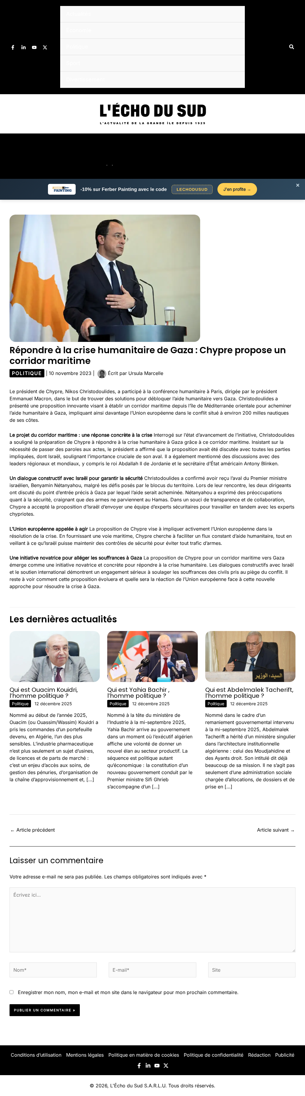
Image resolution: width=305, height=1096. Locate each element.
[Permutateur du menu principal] (292, 156)
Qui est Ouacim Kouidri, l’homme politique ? (44, 693)
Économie (78, 30)
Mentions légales (85, 1055)
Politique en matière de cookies (143, 1055)
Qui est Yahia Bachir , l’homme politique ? (138, 693)
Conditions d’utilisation (36, 1055)
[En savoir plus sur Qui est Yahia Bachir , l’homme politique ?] (152, 656)
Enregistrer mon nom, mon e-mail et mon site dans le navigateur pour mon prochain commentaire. (128, 992)
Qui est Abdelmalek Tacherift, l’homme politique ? (249, 693)
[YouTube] (34, 47)
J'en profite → (237, 189)
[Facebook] (12, 47)
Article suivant (276, 830)
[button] (292, 47)
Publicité (284, 1055)
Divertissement (85, 79)
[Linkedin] (23, 47)
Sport (73, 63)
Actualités (78, 14)
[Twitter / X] (45, 47)
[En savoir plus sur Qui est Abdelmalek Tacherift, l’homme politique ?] (250, 656)
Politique (77, 47)
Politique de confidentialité (213, 1055)
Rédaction (259, 1055)
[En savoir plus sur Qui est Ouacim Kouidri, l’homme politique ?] (55, 656)
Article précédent (32, 830)
